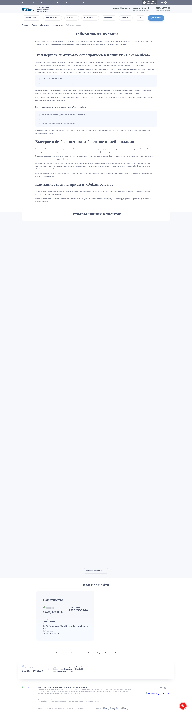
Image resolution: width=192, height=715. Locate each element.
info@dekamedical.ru (163, 10)
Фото (66, 653)
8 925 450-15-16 (78, 610)
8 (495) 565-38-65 (53, 612)
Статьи (40, 708)
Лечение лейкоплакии (40, 25)
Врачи (35, 3)
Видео (73, 653)
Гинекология (58, 25)
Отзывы (58, 653)
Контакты (97, 3)
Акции (43, 3)
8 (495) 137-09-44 (163, 8)
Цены (51, 3)
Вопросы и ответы (73, 3)
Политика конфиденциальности (60, 708)
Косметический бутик (95, 653)
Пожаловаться (120, 653)
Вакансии (86, 3)
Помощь (80, 708)
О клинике (26, 3)
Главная (25, 25)
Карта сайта (132, 653)
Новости (60, 3)
